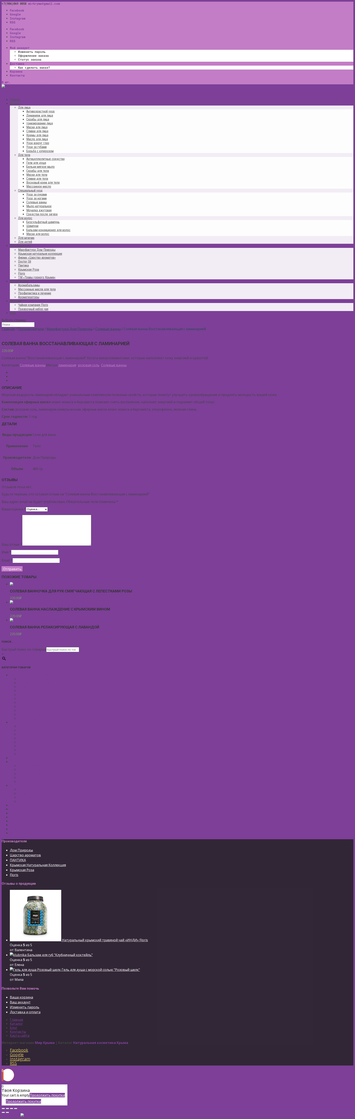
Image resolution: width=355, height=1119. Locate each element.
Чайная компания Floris (33, 305)
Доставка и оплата (25, 1012)
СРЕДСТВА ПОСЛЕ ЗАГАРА (31, 758)
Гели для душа (36, 163)
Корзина (16, 71)
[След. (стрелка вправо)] (7, 1112)
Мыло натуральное (39, 206)
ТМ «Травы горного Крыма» (36, 277)
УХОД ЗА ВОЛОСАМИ (27, 785)
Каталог (16, 1023)
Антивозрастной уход (40, 111)
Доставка (17, 64)
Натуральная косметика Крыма (100, 1042)
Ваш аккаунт (20, 1002)
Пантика (23, 265)
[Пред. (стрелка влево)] (3, 1112)
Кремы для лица (37, 135)
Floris (21, 273)
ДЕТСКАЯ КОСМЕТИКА (28, 809)
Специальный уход (30, 191)
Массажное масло (38, 186)
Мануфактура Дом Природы (36, 250)
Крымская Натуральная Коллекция (38, 865)
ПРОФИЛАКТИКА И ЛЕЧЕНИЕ (34, 817)
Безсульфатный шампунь (43, 222)
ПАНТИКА (18, 860)
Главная (8, 329)
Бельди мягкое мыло (40, 167)
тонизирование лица (39, 123)
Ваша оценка (14, 509)
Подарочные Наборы (27, 825)
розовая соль (88, 365)
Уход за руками (36, 194)
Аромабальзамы (29, 285)
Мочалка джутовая (39, 210)
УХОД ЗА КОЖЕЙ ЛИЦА (28, 675)
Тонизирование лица (35, 690)
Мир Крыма (45, 1042)
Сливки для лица (37, 131)
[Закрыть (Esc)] (3, 1108)
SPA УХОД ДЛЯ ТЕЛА (26, 761)
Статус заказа (29, 60)
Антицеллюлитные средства (45, 159)
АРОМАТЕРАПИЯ (23, 813)
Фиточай (17, 829)
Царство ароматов (25, 855)
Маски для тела (36, 175)
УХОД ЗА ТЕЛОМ (23, 722)
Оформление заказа (33, 56)
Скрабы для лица (37, 119)
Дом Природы (21, 850)
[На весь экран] (11, 1108)
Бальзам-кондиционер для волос (48, 230)
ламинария (67, 365)
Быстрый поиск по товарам (24, 649)
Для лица (24, 107)
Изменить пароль (32, 52)
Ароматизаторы (28, 297)
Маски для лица (36, 127)
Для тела (24, 155)
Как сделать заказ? (34, 68)
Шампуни (32, 226)
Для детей (25, 242)
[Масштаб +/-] (15, 1108)
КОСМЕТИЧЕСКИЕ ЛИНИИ (31, 833)
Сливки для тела (37, 179)
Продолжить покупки (47, 1095)
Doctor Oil (24, 261)
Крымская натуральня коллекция (40, 254)
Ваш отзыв (12, 544)
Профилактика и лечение (34, 293)
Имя (6, 552)
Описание (18, 372)
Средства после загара (42, 214)
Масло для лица (37, 139)
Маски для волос (37, 234)
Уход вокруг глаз (37, 143)
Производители (31, 329)
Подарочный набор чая (33, 309)
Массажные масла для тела (37, 289)
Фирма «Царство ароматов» (37, 258)
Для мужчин (26, 238)
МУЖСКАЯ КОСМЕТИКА (28, 805)
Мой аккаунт (20, 48)
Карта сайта (19, 1035)
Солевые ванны (36, 202)
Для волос (25, 218)
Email (7, 560)
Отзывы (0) (19, 380)
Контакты (17, 75)
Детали (16, 376)
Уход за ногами (36, 198)
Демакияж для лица (39, 115)
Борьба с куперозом (40, 151)
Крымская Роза (28, 270)
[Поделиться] (7, 1108)
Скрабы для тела (37, 171)
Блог (13, 313)
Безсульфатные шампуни (38, 789)
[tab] (181, 372)
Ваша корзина (21, 997)
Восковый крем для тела (43, 183)
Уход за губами (36, 147)
